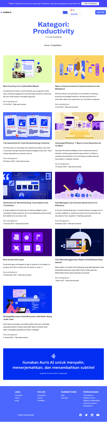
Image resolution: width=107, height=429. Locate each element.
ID (74, 10)
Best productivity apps (13, 260)
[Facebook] (80, 415)
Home (47, 37)
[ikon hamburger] (65, 12)
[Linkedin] (92, 415)
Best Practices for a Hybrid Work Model (21, 86)
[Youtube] (97, 415)
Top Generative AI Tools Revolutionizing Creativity (26, 143)
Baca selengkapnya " (10, 101)
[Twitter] (86, 415)
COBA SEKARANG (90, 3)
